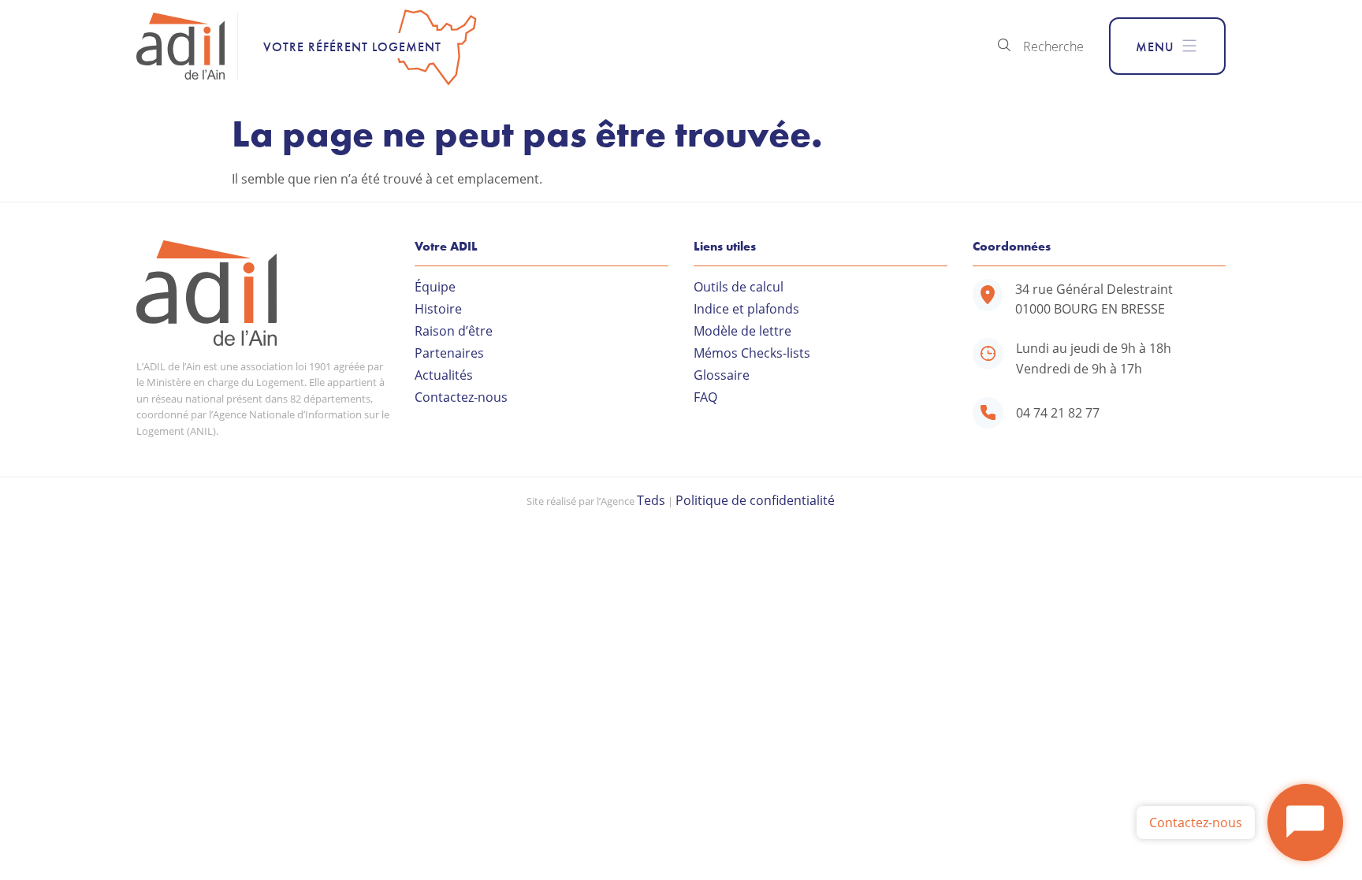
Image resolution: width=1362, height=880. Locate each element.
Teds (651, 500)
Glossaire (722, 375)
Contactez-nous (461, 397)
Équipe (435, 287)
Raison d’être (454, 331)
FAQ (705, 397)
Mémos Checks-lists (752, 353)
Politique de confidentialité (755, 500)
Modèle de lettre (742, 331)
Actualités (444, 375)
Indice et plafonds (746, 309)
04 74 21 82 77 (1058, 412)
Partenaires (449, 353)
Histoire (438, 309)
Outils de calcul (738, 287)
